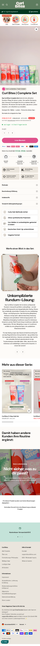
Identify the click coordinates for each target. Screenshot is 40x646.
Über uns (4, 554)
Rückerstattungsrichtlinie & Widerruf (9, 587)
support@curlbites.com (29, 554)
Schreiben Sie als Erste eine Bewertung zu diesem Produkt (20, 508)
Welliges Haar (6, 561)
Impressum (5, 577)
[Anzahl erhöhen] (12, 133)
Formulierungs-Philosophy (10, 557)
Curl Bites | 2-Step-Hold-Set (10, 416)
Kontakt (24, 551)
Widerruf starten (27, 561)
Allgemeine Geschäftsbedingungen (9, 592)
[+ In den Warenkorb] (29, 411)
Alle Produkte (6, 551)
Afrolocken (5, 567)
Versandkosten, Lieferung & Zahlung (10, 581)
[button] (20, 508)
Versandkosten (11, 120)
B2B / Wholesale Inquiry (29, 557)
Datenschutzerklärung (8, 597)
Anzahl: (4, 129)
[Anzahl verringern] (4, 133)
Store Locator (6, 600)
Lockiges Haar (6, 564)
